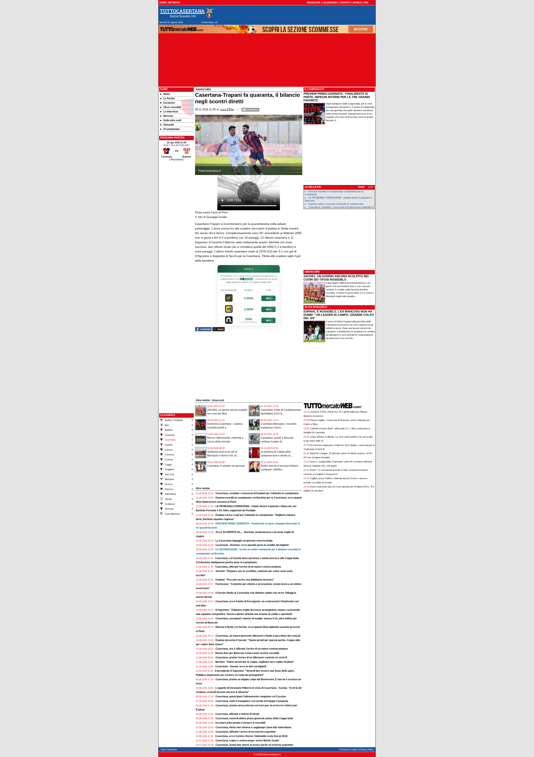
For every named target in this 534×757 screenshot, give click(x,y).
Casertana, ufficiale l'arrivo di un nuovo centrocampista (248, 566)
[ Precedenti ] (176, 159)
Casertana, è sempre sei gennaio (226, 465)
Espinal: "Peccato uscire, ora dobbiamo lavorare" (244, 579)
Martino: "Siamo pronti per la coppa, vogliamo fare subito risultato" (254, 661)
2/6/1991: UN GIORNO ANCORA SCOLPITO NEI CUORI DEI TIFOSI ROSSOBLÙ (336, 278)
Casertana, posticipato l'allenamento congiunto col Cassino (250, 696)
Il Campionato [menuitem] (171, 129)
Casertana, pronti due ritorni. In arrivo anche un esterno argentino (254, 744)
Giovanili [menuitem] (168, 124)
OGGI (361, 187)
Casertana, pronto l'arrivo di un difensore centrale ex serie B (251, 657)
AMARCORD (312, 271)
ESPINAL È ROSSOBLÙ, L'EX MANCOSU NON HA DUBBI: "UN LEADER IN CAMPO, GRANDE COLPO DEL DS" (339, 315)
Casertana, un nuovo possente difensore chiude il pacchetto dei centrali (257, 635)
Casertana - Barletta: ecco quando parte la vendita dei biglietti (252, 545)
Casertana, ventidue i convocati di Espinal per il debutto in (341, 207)
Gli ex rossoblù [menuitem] (172, 107)
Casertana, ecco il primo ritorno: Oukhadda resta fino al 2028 (251, 736)
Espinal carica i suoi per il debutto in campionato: (336, 204)
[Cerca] (372, 2)
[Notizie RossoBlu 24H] (187, 13)
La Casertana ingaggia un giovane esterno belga (244, 540)
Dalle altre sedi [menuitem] (172, 120)
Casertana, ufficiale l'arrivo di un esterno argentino (245, 731)
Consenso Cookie (348, 749)
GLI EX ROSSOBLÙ (316, 307)
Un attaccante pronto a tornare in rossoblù (240, 722)
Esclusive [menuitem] (169, 102)
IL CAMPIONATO (314, 89)
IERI (370, 187)
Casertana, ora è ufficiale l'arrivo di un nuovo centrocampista (251, 648)
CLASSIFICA (167, 415)
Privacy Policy (366, 749)
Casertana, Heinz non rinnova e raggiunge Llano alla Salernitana (253, 727)
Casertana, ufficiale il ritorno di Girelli (237, 714)
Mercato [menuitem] (168, 116)
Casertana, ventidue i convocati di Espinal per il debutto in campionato (256, 493)
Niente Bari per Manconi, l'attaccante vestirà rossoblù (247, 653)
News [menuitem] (166, 94)
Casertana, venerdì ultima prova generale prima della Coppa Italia (254, 718)
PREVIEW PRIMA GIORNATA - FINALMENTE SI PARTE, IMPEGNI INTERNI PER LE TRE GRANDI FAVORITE (337, 97)
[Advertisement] (176, 224)
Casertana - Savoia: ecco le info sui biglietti (240, 666)
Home (164, 89)
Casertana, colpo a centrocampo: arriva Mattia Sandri (247, 740)
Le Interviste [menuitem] (170, 111)
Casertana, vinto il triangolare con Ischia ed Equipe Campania (251, 701)
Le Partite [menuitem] (169, 98)
